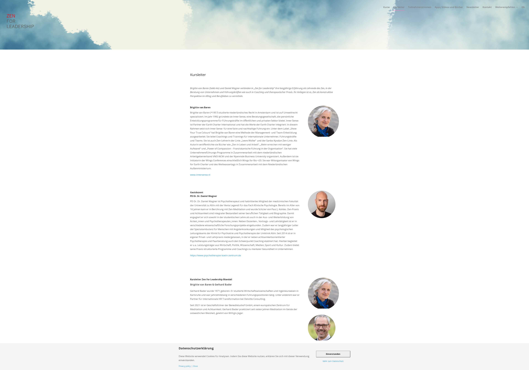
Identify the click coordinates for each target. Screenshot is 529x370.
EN (523, 7)
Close (195, 366)
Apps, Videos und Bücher (449, 7)
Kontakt (487, 7)
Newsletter (472, 7)
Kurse (386, 7)
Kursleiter (398, 7)
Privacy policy (185, 366)
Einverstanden (333, 354)
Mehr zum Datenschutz (333, 361)
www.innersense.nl (200, 174)
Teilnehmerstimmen (419, 7)
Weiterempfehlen (505, 7)
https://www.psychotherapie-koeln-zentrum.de (215, 255)
